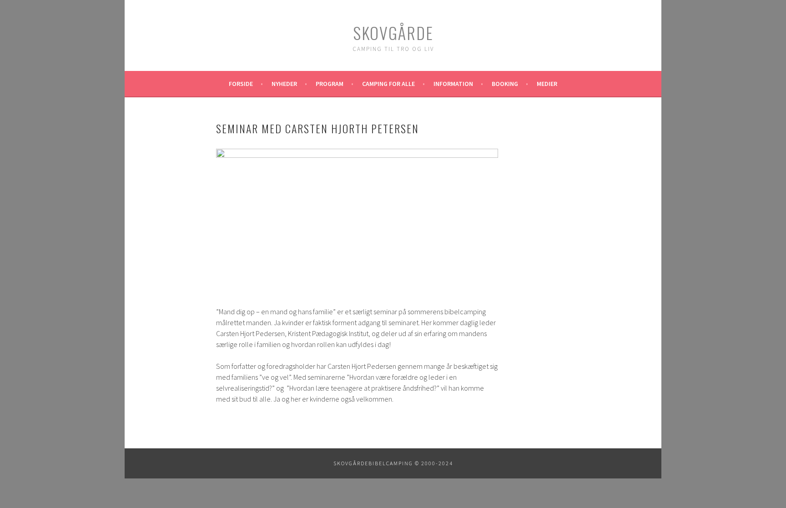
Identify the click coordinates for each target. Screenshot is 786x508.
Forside (241, 84)
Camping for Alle (388, 84)
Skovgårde (393, 32)
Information (453, 84)
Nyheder (284, 84)
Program (329, 84)
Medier (547, 84)
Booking (505, 84)
